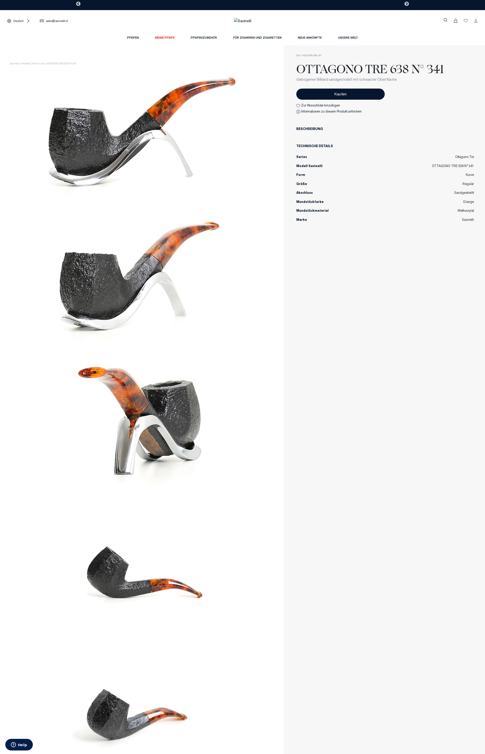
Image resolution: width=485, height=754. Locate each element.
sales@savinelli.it (57, 21)
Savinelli (15, 63)
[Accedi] (476, 21)
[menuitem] (165, 37)
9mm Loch (38, 63)
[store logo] (242, 20)
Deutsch (18, 21)
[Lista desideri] (466, 21)
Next (406, 4)
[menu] (242, 39)
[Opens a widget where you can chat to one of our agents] (19, 745)
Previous (78, 4)
